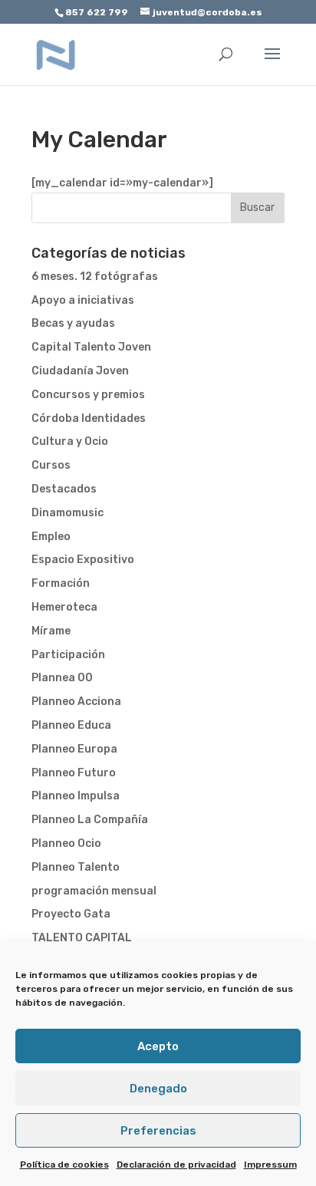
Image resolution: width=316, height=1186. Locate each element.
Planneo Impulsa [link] (75, 795)
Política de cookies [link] (64, 1164)
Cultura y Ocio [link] (69, 441)
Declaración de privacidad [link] (176, 1164)
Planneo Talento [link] (75, 867)
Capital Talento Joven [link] (91, 347)
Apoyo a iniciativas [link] (82, 300)
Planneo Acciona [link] (76, 701)
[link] (56, 54)
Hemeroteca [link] (64, 607)
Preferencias (158, 1131)
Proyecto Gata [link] (70, 914)
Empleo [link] (51, 536)
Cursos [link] (51, 465)
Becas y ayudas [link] (73, 323)
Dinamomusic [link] (67, 512)
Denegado (158, 1088)
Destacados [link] (64, 489)
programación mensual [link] (93, 891)
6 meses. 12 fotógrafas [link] (94, 276)
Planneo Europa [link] (74, 749)
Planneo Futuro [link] (73, 772)
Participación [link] (68, 654)
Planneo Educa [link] (71, 725)
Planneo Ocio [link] (66, 843)
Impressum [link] (270, 1164)
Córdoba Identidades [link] (88, 418)
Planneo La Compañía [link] (89, 819)
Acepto (158, 1046)
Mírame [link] (51, 630)
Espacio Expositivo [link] (82, 559)
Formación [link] (60, 583)
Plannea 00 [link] (62, 677)
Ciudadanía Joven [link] (80, 370)
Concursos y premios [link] (88, 394)
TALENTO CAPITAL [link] (81, 937)
